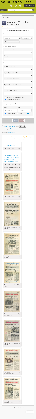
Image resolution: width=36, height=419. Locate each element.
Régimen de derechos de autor (12, 85)
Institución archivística (10, 50)
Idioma (15, 5)
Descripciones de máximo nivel (15, 97)
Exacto (21, 113)
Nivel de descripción (9, 67)
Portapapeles (11, 5)
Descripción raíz (8, 56)
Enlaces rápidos (20, 5)
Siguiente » (30, 412)
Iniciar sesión (28, 5)
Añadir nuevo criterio (11, 42)
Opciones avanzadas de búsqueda (18, 30)
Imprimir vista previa (9, 126)
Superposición (11, 113)
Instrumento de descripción (11, 79)
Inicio (5, 107)
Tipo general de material (10, 91)
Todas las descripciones (13, 99)
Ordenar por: (6, 129)
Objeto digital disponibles (11, 73)
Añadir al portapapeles (19, 149)
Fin (19, 107)
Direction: (5, 132)
